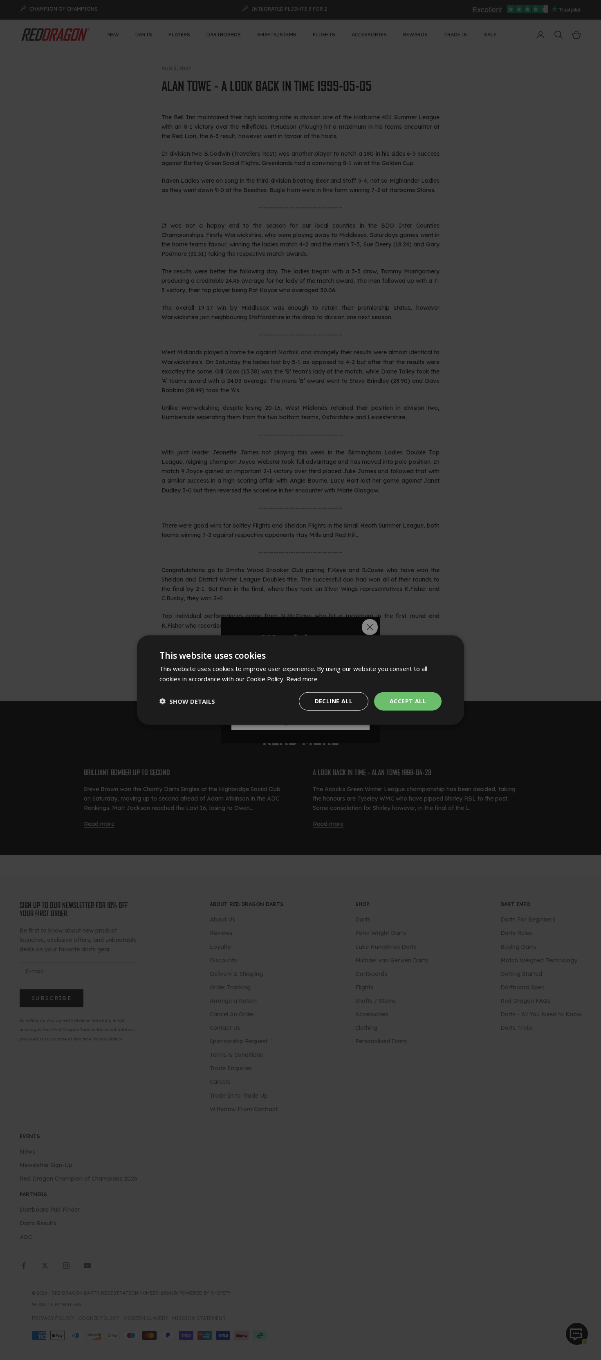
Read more (302, 679)
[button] (187, 701)
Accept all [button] (408, 701)
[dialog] (300, 680)
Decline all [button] (333, 701)
